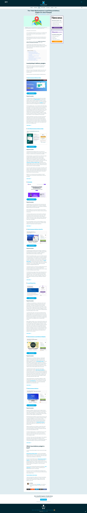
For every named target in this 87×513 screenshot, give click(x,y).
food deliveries (33, 380)
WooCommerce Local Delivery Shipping (36, 336)
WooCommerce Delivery (32, 388)
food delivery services (40, 422)
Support (52, 7)
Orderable (30, 182)
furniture (41, 102)
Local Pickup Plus (32, 283)
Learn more (29, 125)
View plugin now (31, 93)
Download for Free (57, 41)
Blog (39, 7)
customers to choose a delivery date (33, 162)
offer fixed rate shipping (40, 369)
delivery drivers (37, 99)
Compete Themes (45, 511)
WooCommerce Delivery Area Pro (35, 229)
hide (34, 50)
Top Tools (48, 7)
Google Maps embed (40, 361)
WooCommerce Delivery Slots (34, 77)
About (56, 7)
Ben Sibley (38, 484)
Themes (31, 7)
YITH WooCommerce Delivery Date (35, 128)
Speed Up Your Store (57, 27)
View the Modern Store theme (32, 475)
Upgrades (35, 7)
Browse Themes (43, 499)
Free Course (43, 7)
